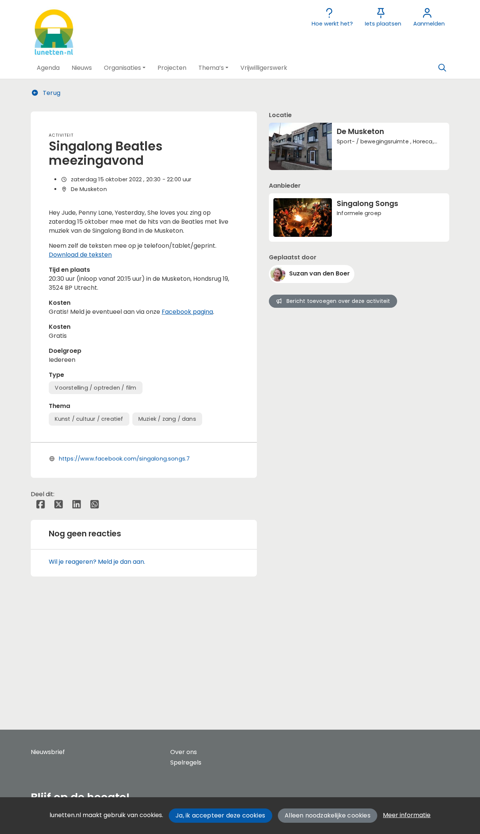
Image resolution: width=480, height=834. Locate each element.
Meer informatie (406, 815)
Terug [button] (50, 93)
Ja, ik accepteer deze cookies (220, 815)
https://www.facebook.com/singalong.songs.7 (124, 458)
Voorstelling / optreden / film (95, 387)
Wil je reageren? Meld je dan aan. (97, 561)
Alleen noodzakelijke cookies (327, 815)
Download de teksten (80, 254)
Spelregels (185, 762)
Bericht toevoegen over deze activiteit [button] (338, 301)
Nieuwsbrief (48, 752)
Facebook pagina (187, 311)
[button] (48, 67)
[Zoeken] (442, 68)
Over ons (183, 752)
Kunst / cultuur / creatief (89, 419)
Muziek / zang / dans (167, 419)
